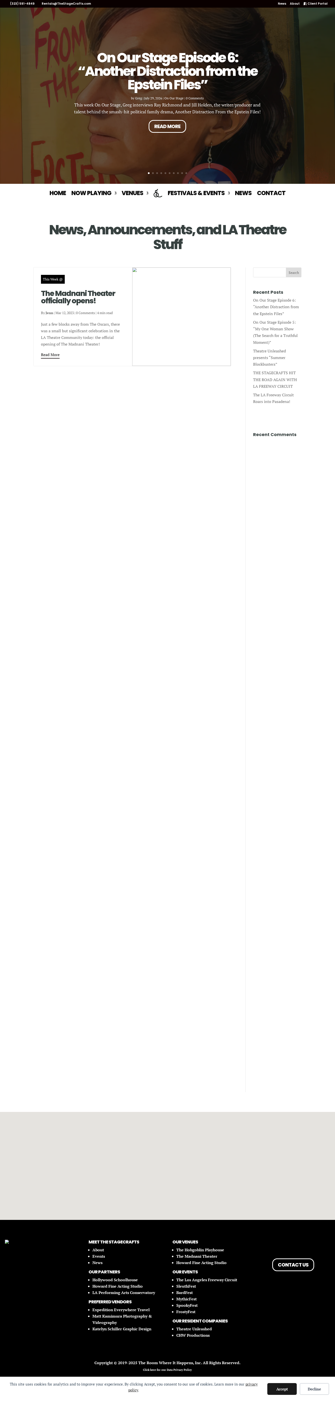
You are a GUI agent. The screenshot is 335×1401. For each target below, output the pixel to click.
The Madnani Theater (196, 1256)
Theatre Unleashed (194, 1329)
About (295, 4)
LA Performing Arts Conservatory (123, 1292)
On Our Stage (174, 98)
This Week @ (53, 279)
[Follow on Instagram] (293, 1246)
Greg (138, 98)
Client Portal (317, 4)
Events (98, 1256)
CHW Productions (193, 1335)
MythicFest (186, 1299)
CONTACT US (293, 1264)
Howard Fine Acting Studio (117, 1286)
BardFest (184, 1292)
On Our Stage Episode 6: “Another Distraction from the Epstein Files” (167, 71)
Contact (271, 193)
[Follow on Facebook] (279, 1246)
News (282, 4)
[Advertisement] (277, 525)
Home (58, 193)
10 (186, 173)
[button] (138, 1159)
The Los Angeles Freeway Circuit (206, 1279)
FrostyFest (185, 1311)
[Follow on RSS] (307, 1246)
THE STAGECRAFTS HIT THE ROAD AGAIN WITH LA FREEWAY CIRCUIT (275, 379)
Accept (282, 1389)
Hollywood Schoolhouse (115, 1279)
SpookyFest (187, 1305)
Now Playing (91, 193)
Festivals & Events (196, 193)
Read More (167, 126)
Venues (132, 193)
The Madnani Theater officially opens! (78, 297)
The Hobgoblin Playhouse (200, 1250)
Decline (314, 1389)
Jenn (49, 312)
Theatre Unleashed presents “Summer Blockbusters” (269, 357)
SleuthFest (186, 1286)
